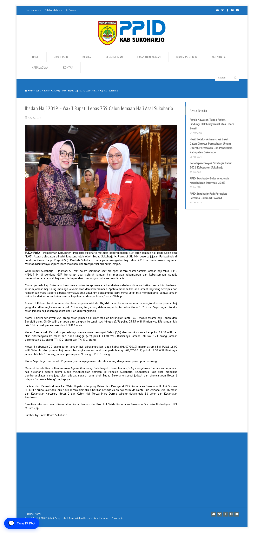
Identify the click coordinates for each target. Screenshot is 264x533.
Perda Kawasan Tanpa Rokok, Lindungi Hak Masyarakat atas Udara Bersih (212, 124)
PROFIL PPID (61, 57)
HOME (35, 57)
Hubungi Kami (33, 513)
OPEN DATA (219, 57)
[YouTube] (237, 10)
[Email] (217, 10)
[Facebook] (227, 10)
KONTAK (68, 67)
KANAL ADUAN (40, 67)
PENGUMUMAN (114, 57)
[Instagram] (232, 10)
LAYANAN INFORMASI (149, 57)
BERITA (86, 57)
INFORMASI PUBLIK (186, 57)
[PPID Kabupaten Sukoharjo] (132, 44)
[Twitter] (222, 10)
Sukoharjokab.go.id (53, 10)
